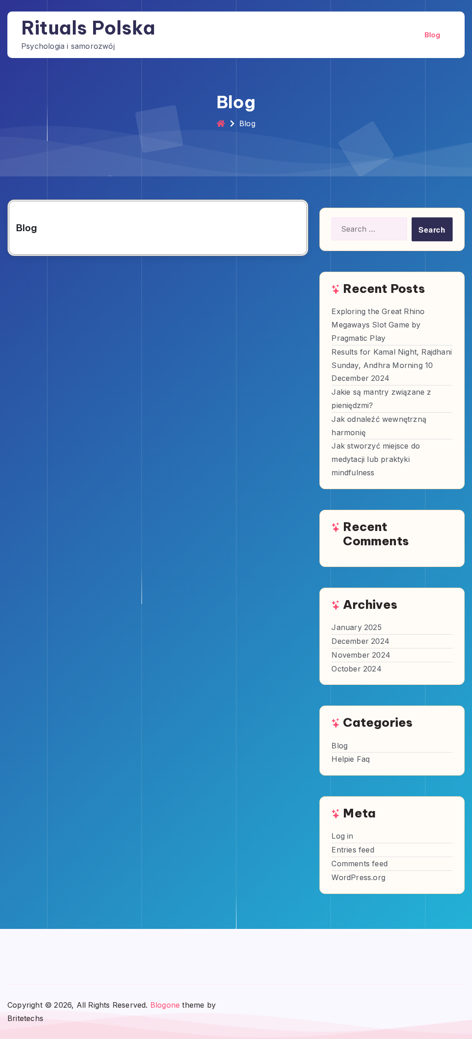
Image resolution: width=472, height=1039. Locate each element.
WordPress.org (358, 877)
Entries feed (352, 849)
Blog (433, 34)
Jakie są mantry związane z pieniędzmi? (381, 398)
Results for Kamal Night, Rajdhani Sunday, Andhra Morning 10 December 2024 (391, 365)
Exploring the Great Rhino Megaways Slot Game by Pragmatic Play (378, 325)
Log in (342, 836)
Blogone (165, 1005)
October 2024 (356, 668)
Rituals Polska (88, 28)
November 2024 (360, 655)
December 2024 (360, 641)
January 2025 (356, 627)
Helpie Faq (350, 759)
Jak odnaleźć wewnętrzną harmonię (378, 425)
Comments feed (359, 863)
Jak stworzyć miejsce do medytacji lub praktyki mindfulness (375, 459)
